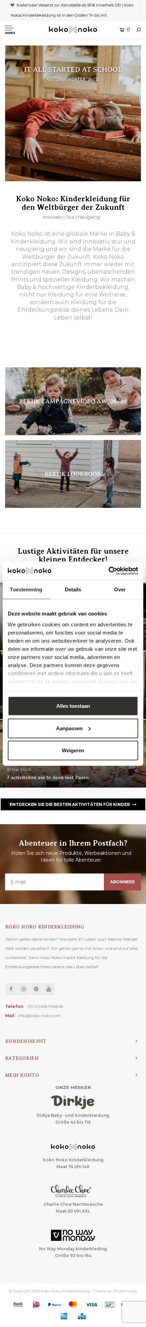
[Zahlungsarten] (18, 1304)
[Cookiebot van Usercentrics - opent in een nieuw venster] (108, 570)
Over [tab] (120, 589)
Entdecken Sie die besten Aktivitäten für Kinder (70, 804)
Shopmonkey (125, 1291)
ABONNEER (122, 881)
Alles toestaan (73, 706)
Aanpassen (69, 728)
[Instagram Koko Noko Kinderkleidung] (24, 989)
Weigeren (73, 750)
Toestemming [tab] (26, 589)
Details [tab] (73, 589)
